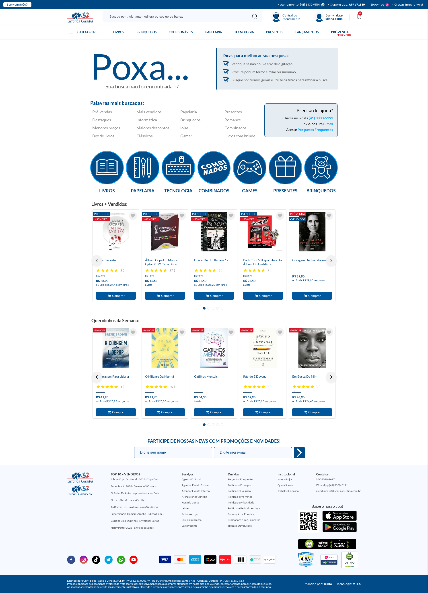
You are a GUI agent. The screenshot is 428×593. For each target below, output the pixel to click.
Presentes (274, 32)
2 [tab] (208, 308)
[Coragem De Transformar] (312, 231)
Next (331, 260)
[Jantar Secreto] (116, 231)
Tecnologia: (348, 584)
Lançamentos (307, 32)
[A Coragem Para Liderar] (116, 348)
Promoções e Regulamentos (244, 520)
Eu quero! (299, 452)
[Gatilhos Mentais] (214, 348)
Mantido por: (318, 584)
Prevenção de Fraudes (241, 514)
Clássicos (144, 135)
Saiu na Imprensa (192, 520)
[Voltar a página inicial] (80, 16)
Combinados (235, 127)
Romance (232, 119)
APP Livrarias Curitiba (194, 496)
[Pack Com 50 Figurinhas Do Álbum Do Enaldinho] (263, 231)
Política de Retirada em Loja (244, 508)
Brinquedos (146, 32)
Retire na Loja (190, 514)
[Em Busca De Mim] (312, 348)
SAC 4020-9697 (325, 479)
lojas (184, 127)
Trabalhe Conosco (288, 491)
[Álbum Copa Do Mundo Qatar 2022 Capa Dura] (165, 231)
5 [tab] (222, 308)
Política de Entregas (239, 485)
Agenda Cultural (191, 479)
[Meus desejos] (133, 216)
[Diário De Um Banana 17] (214, 231)
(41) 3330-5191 (321, 118)
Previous (96, 260)
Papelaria (213, 32)
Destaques (101, 119)
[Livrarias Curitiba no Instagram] (84, 559)
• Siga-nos (376, 4)
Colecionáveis (181, 32)
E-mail (328, 124)
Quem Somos (285, 485)
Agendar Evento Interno (196, 491)
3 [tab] (213, 308)
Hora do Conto (190, 502)
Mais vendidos (149, 111)
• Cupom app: (346, 4)
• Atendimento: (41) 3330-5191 (299, 4)
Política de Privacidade (241, 502)
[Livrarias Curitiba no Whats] (121, 559)
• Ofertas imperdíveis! (407, 4)
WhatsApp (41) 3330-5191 (332, 485)
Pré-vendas (102, 111)
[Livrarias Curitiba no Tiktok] (96, 559)
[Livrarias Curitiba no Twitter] (109, 559)
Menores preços (106, 127)
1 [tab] (204, 308)
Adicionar (116, 296)
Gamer (186, 135)
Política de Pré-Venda (240, 496)
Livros (118, 32)
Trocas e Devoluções (240, 525)
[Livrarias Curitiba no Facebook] (71, 559)
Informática (146, 119)
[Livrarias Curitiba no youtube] (134, 559)
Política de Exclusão (239, 491)
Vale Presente (189, 525)
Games (249, 190)
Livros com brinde (239, 135)
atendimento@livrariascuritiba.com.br (338, 491)
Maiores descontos (152, 127)
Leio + (185, 508)
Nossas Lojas (285, 479)
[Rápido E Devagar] (263, 348)
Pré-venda (340, 32)
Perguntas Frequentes (315, 129)
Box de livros (103, 135)
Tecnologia (244, 32)
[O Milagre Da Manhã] (165, 348)
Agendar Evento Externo (196, 485)
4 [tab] (217, 308)
